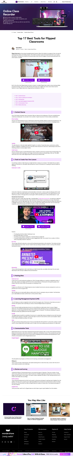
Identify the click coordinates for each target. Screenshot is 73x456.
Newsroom (40, 434)
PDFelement (26, 441)
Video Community (67, 434)
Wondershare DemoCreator (44, 198)
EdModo (13, 305)
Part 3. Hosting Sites (20, 99)
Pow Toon (14, 241)
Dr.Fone (25, 439)
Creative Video (20, 32)
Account (65, 439)
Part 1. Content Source (20, 95)
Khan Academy (15, 119)
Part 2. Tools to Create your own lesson (24, 97)
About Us (40, 432)
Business (53, 441)
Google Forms (15, 386)
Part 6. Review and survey (21, 104)
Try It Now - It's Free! (29, 226)
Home (14, 32)
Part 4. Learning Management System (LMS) (25, 101)
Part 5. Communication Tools (22, 103)
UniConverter (26, 434)
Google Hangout (15, 337)
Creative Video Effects (28, 32)
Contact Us (66, 432)
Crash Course (15, 150)
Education (40, 443)
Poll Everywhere (15, 378)
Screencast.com (15, 278)
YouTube (13, 290)
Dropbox (13, 285)
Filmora (25, 432)
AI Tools (53, 432)
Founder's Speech (41, 439)
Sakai (13, 320)
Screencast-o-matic (16, 167)
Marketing (54, 434)
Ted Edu (13, 143)
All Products (26, 443)
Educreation (14, 267)
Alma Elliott (19, 47)
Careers (39, 441)
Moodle (13, 313)
